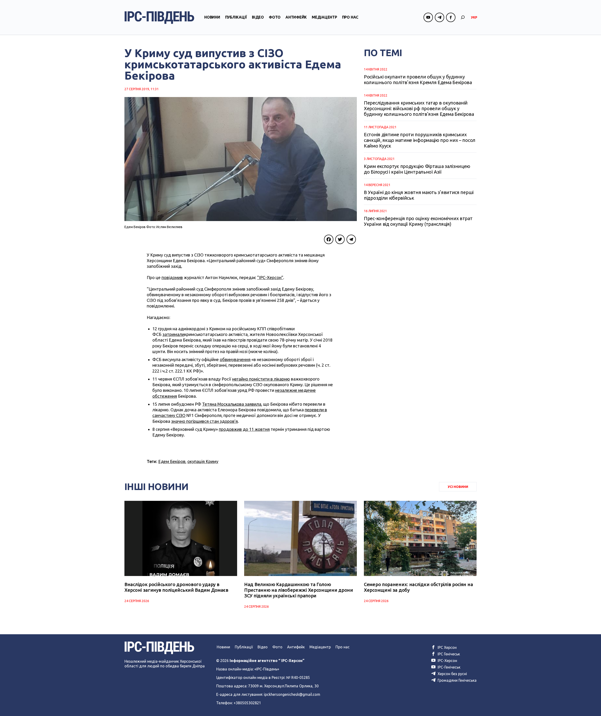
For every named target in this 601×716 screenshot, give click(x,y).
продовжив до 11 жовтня (244, 429)
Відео (258, 17)
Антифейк (296, 17)
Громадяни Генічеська (457, 680)
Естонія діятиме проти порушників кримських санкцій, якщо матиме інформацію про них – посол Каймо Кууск (419, 140)
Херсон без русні (452, 674)
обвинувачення (235, 359)
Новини (212, 17)
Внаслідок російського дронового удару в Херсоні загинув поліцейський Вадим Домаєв (176, 587)
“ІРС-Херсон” (270, 277)
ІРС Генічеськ (448, 654)
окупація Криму (202, 461)
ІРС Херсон (447, 647)
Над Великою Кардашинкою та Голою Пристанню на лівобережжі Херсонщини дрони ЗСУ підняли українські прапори (298, 590)
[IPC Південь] (159, 17)
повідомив (172, 277)
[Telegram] (351, 239)
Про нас (350, 17)
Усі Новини (458, 487)
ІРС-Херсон (447, 660)
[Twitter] (340, 239)
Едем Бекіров (171, 461)
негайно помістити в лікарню (261, 379)
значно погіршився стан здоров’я (204, 421)
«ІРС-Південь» (266, 669)
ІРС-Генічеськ (448, 667)
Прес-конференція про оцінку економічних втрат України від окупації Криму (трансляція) (418, 221)
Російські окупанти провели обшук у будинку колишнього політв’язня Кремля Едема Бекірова (418, 79)
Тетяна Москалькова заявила (231, 404)
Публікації (236, 17)
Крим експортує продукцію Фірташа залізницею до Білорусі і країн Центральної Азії (417, 169)
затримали (173, 334)
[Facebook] (328, 239)
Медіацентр (324, 17)
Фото (275, 17)
